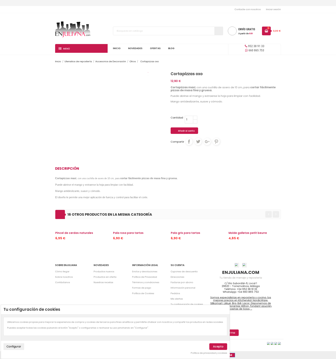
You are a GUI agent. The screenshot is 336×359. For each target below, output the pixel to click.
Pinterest (216, 141)
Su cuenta (177, 265)
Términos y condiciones (145, 282)
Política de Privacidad (144, 277)
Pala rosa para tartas (128, 233)
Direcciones (177, 277)
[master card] (272, 343)
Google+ (207, 141)
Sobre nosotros (64, 277)
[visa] (268, 343)
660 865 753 (256, 50)
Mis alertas (177, 298)
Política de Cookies (143, 293)
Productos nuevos (104, 271)
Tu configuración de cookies (187, 304)
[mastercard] (279, 343)
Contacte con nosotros (247, 9)
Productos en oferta (105, 277)
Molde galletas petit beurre (248, 233)
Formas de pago (141, 287)
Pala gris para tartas (185, 233)
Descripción (67, 168)
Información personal (183, 287)
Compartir (189, 141)
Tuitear (198, 141)
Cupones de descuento (184, 271)
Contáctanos (62, 282)
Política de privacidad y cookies (209, 353)
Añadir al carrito (184, 130)
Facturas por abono (182, 282)
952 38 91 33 (255, 46)
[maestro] (275, 343)
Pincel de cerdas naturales (74, 233)
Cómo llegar (62, 271)
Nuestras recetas (103, 282)
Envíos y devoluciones (144, 271)
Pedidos (175, 293)
